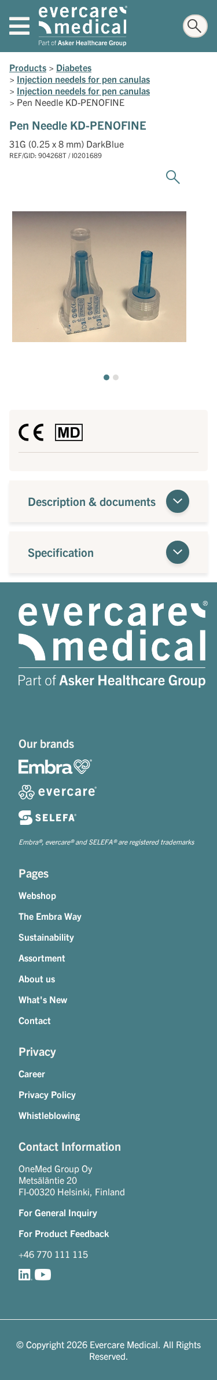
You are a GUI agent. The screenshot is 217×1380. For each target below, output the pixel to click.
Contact (35, 1020)
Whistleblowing (49, 1115)
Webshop (37, 895)
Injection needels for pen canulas (83, 79)
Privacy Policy (47, 1094)
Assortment (42, 957)
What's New (43, 999)
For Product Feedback (64, 1233)
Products (27, 67)
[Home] (83, 26)
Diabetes (73, 67)
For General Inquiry (58, 1212)
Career (32, 1073)
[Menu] (19, 26)
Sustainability (46, 936)
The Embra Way (50, 916)
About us (37, 978)
